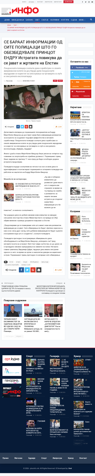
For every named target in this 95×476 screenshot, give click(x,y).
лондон (25, 262)
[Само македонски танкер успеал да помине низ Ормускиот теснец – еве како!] (79, 424)
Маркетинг (58, 2)
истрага (18, 262)
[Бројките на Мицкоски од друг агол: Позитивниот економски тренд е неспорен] (75, 267)
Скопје (44, 20)
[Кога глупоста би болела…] (75, 219)
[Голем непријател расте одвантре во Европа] (75, 232)
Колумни (54, 20)
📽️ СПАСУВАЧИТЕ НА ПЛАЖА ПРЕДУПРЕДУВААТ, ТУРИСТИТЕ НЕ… (57, 405)
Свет (37, 20)
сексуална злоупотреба (12, 264)
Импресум (48, 2)
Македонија (18, 20)
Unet (70, 468)
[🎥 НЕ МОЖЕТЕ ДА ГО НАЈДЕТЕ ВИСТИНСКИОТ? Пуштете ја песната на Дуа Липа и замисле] (55, 362)
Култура (65, 20)
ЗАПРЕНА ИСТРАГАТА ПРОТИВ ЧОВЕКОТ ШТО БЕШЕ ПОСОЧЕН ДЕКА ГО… (27, 197)
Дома (7, 20)
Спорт (44, 458)
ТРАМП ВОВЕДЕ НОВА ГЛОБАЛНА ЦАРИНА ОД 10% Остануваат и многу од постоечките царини (16, 288)
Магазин (18, 458)
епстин (11, 262)
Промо (6, 458)
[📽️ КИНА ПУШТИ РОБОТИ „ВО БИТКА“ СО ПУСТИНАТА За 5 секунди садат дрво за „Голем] (75, 152)
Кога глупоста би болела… (86, 219)
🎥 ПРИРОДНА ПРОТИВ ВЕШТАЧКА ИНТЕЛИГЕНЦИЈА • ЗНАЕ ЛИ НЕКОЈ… (82, 387)
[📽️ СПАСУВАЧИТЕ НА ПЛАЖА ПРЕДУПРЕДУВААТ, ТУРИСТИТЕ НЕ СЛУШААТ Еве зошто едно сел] (55, 401)
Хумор (71, 458)
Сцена (74, 20)
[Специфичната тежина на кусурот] (75, 249)
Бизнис (29, 20)
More (24, 2)
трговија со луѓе (25, 264)
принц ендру (44, 262)
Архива (31, 2)
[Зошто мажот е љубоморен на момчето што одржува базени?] (79, 404)
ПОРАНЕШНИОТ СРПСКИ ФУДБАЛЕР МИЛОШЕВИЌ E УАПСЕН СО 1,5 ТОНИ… (80, 178)
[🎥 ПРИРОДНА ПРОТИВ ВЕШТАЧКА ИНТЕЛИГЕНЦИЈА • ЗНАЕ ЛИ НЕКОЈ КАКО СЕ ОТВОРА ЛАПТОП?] (79, 382)
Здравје (31, 458)
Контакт (40, 2)
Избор (60, 80)
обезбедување (34, 262)
